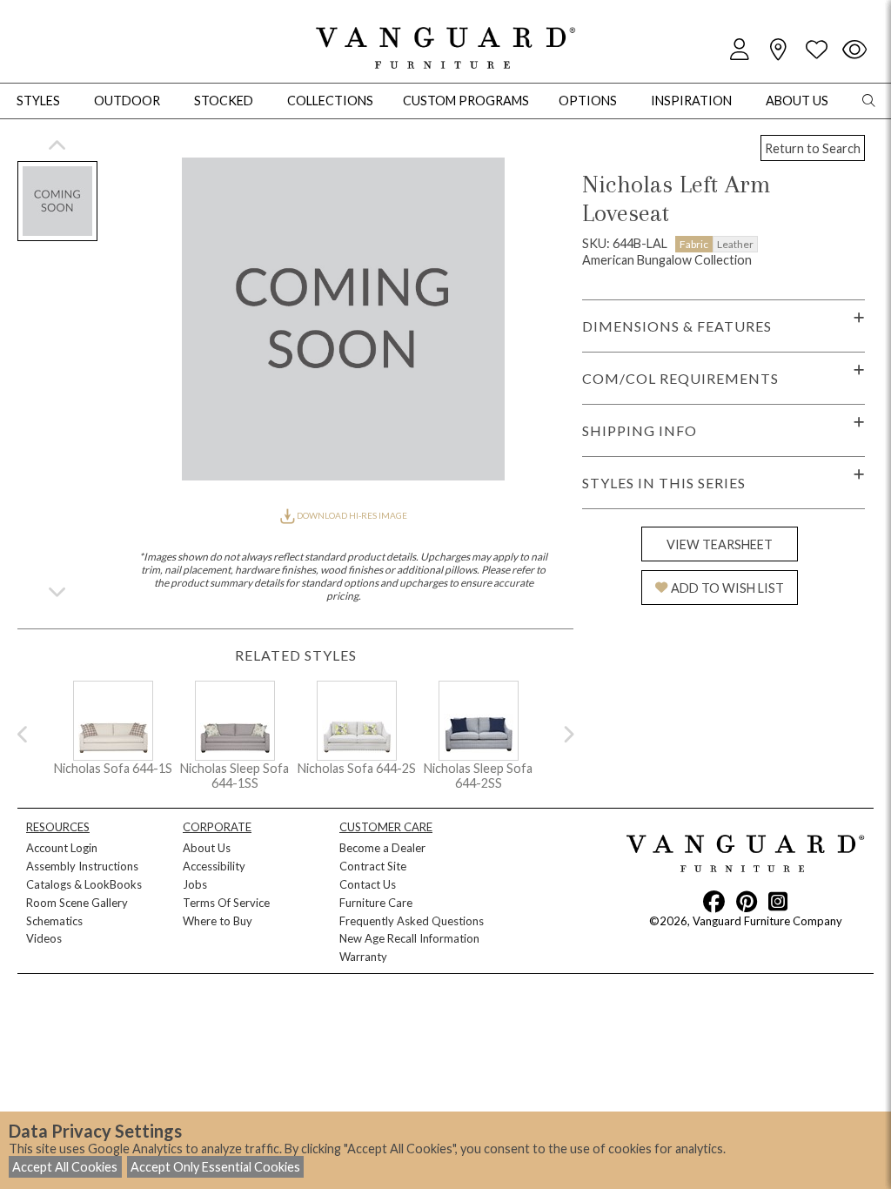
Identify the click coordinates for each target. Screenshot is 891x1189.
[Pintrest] (746, 900)
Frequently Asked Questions (411, 921)
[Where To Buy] (778, 50)
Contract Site (372, 866)
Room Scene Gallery (77, 903)
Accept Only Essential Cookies (215, 1166)
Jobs (195, 884)
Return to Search (813, 148)
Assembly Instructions (82, 866)
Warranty (363, 957)
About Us (207, 848)
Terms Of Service (226, 903)
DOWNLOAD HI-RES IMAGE (351, 515)
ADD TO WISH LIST (727, 588)
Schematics (54, 921)
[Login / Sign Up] (739, 50)
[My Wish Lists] (816, 50)
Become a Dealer (382, 848)
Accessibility (214, 866)
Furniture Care (375, 903)
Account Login (61, 848)
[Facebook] (714, 900)
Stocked (223, 100)
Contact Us (367, 884)
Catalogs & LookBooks (84, 884)
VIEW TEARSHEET (720, 544)
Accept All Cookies (64, 1166)
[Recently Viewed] (854, 50)
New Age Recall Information (409, 938)
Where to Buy (217, 921)
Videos (44, 938)
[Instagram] (778, 900)
